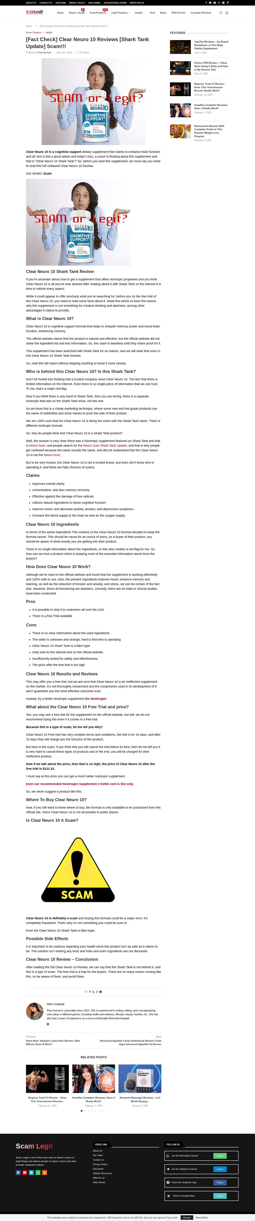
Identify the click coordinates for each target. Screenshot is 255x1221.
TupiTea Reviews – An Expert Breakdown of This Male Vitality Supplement (211, 45)
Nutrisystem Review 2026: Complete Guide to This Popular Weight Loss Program (209, 131)
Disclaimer (94, 3)
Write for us (99, 1178)
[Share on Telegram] (100, 991)
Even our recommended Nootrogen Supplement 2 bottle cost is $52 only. (80, 784)
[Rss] (44, 1172)
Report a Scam (77, 11)
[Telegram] (223, 3)
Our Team (61, 3)
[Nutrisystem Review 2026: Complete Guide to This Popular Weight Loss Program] (180, 131)
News (163, 12)
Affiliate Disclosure (115, 3)
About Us (31, 3)
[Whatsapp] (219, 3)
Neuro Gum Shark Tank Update (105, 445)
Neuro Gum (37, 445)
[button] (31, 1088)
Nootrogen (98, 698)
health (138, 12)
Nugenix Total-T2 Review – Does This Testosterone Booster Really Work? (210, 87)
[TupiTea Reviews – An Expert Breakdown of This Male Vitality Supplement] (180, 47)
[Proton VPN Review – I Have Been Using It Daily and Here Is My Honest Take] (180, 68)
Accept (187, 1217)
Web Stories (178, 12)
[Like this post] (86, 991)
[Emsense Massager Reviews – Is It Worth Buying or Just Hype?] (139, 1078)
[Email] (215, 3)
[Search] (221, 13)
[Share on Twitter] (93, 991)
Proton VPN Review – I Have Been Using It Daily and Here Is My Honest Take (211, 66)
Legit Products (119, 12)
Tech (152, 12)
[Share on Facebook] (90, 991)
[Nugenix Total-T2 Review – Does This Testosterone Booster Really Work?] (47, 1078)
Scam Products (98, 11)
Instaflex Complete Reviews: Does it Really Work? (211, 107)
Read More (202, 1217)
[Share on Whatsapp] (97, 991)
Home (60, 12)
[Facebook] (206, 3)
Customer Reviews (201, 12)
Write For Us (137, 3)
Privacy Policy (77, 3)
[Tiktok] (228, 3)
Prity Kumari (44, 52)
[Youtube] (210, 3)
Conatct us (98, 1160)
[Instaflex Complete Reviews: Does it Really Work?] (93, 1078)
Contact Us (46, 3)
